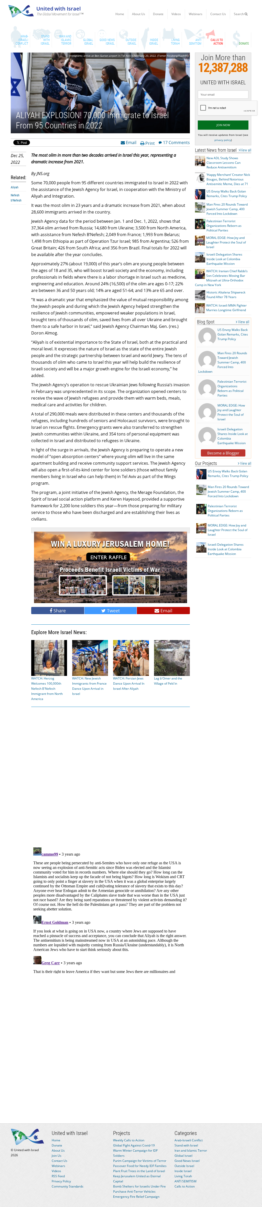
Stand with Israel (186, 1145)
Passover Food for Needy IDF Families (140, 1166)
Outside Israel (184, 1166)
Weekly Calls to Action (128, 1140)
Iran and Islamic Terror (190, 1150)
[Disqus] (110, 909)
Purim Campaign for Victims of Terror (139, 1161)
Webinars (195, 14)
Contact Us (218, 14)
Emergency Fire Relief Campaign (136, 1196)
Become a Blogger (223, 452)
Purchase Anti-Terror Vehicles (134, 1191)
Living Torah (183, 1176)
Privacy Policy (61, 1181)
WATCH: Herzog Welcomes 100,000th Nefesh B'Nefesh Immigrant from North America (47, 688)
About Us (138, 14)
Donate (158, 14)
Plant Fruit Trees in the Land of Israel (139, 1171)
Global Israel (183, 1155)
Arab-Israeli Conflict (188, 1140)
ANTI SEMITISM (185, 1181)
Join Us (56, 1155)
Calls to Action (184, 1186)
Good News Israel (187, 1161)
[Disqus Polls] (110, 776)
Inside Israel (183, 1171)
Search (239, 14)
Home (119, 14)
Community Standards (67, 1186)
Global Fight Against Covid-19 (134, 1145)
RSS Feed (58, 1176)
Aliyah (14, 187)
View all (245, 150)
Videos (176, 14)
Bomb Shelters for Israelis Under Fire (139, 1186)
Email (130, 142)
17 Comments (176, 142)
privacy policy (222, 140)
